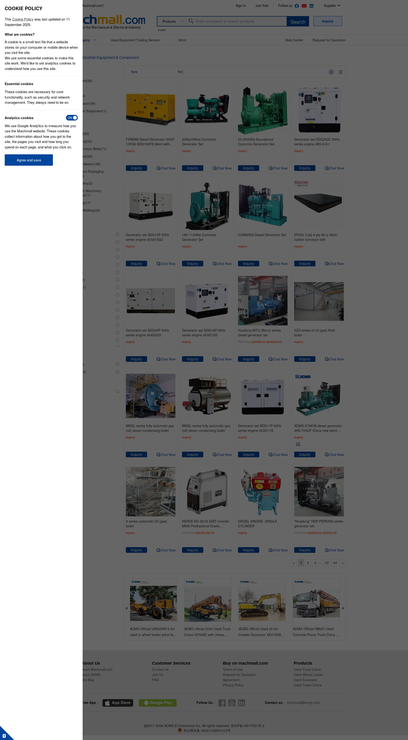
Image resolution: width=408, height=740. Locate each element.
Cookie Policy (23, 19)
